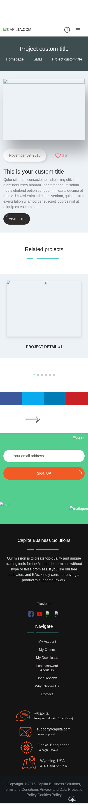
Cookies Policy (49, 795)
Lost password (47, 666)
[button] (34, 375)
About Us (47, 670)
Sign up (44, 473)
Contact (47, 694)
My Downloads (47, 658)
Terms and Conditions (21, 789)
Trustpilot (44, 604)
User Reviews (47, 678)
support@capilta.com (53, 729)
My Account (47, 641)
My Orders (47, 650)
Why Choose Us (47, 686)
